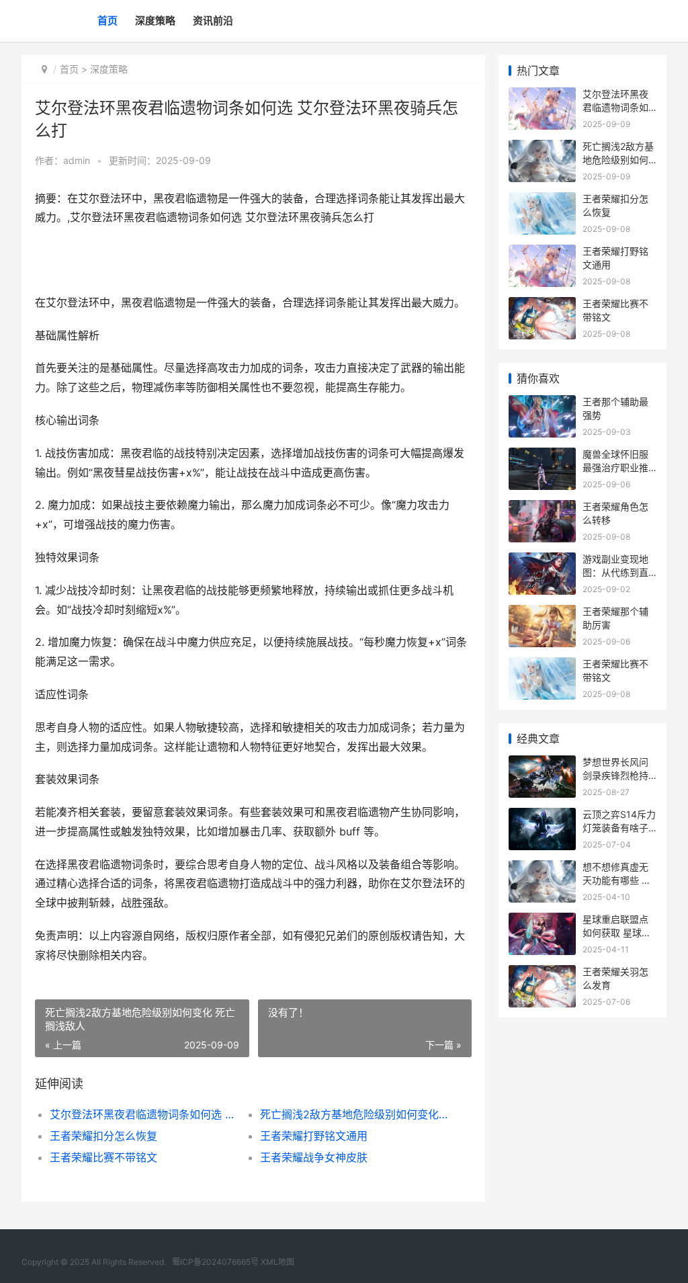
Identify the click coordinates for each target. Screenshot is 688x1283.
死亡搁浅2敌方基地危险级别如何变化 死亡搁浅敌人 (354, 1114)
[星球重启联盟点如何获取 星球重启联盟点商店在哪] (542, 921)
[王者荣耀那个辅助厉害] (542, 613)
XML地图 (277, 1262)
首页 (107, 20)
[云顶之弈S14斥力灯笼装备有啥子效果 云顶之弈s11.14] (542, 816)
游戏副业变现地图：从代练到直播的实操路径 (615, 572)
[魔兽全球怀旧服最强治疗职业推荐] (542, 456)
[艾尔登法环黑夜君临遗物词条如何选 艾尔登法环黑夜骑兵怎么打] (542, 95)
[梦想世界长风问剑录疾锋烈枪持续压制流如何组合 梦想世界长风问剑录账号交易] (542, 764)
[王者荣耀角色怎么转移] (542, 508)
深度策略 (155, 20)
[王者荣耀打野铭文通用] (542, 253)
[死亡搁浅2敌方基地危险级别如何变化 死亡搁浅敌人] (542, 148)
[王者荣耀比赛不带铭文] (542, 305)
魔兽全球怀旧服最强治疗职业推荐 (615, 467)
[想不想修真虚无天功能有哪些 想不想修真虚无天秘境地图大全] (542, 868)
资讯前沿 (213, 20)
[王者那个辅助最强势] (542, 403)
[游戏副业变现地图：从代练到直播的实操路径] (542, 561)
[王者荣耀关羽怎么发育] (542, 973)
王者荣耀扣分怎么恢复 (103, 1136)
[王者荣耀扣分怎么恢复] (542, 200)
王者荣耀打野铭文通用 (314, 1136)
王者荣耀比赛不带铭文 (103, 1157)
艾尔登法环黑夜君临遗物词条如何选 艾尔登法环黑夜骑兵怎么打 (144, 1114)
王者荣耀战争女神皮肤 (314, 1157)
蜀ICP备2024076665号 (215, 1262)
